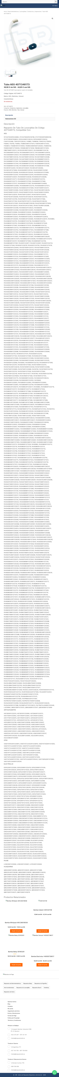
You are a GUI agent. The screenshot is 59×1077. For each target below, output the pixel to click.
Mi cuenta (10, 1008)
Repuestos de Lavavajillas (23, 987)
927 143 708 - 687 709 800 (19, 1050)
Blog (9, 1004)
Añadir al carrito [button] (16, 931)
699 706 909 (15, 1066)
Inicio (5, 11)
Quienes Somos (12, 1001)
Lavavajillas (23, 11)
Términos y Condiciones (14, 1020)
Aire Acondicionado (9, 987)
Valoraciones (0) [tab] (10, 119)
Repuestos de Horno (9, 991)
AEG (10, 110)
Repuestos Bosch (36, 987)
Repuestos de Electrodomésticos (12, 983)
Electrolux (14, 110)
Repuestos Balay (27, 983)
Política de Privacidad (13, 1018)
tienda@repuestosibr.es (18, 1038)
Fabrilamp (46, 987)
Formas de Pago (12, 1015)
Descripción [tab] (9, 115)
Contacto (10, 1006)
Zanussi (22, 110)
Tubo (18, 110)
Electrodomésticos (13, 11)
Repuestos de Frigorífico (41, 983)
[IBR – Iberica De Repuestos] (4, 5)
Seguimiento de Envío (14, 1011)
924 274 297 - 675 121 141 (19, 1034)
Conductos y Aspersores (34, 11)
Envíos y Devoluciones (14, 1013)
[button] (52, 18)
